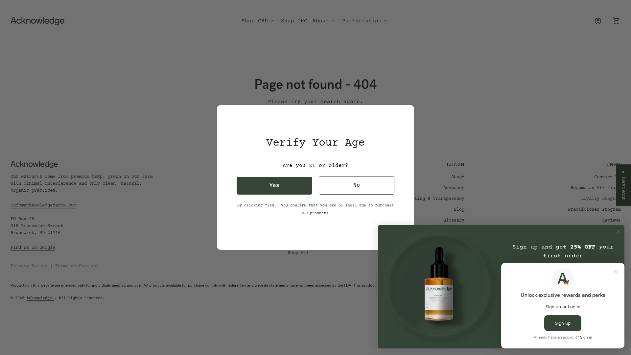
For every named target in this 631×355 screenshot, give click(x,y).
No (356, 185)
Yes (274, 186)
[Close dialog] (618, 231)
